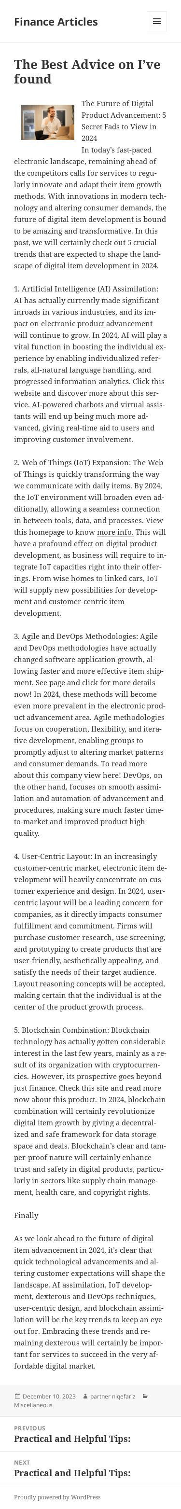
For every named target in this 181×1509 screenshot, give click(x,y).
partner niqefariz (113, 1396)
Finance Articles (56, 21)
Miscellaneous (33, 1405)
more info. (115, 532)
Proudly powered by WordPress (57, 1497)
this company (59, 775)
